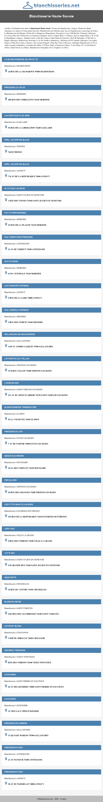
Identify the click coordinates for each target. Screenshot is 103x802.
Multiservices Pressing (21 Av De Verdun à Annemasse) (39, 40)
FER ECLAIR (10, 480)
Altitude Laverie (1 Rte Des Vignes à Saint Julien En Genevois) (46, 38)
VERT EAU (9, 529)
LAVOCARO (10, 675)
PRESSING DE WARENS (15, 723)
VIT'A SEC (9, 553)
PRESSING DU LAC (13, 432)
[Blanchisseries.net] (51, 5)
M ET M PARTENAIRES (15, 213)
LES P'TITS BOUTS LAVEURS (18, 505)
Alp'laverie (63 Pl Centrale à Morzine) (74, 40)
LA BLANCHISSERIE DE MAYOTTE (21, 59)
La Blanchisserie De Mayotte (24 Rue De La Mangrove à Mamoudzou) (29, 33)
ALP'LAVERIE (11, 261)
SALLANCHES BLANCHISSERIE (19, 334)
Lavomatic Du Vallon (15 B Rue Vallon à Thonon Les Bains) (48, 45)
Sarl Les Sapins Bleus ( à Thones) (60, 35)
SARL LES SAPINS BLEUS (16, 140)
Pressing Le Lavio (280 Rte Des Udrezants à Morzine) (76, 33)
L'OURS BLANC (11, 383)
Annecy (74, 28)
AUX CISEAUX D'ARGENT (16, 310)
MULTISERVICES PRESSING (18, 237)
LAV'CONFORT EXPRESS (16, 286)
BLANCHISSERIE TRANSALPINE (20, 407)
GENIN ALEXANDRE (14, 456)
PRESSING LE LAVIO (14, 88)
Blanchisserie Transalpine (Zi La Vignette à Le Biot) (49, 47)
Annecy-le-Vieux (21, 31)
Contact (63, 798)
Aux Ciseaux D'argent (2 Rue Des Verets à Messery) (52, 43)
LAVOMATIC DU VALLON (16, 359)
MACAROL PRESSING (14, 650)
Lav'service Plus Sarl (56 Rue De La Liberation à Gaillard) (25, 35)
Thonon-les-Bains (84, 28)
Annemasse (8, 31)
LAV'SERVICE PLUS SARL (17, 116)
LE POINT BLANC (12, 626)
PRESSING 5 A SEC (13, 748)
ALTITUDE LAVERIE (14, 189)
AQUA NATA (10, 577)
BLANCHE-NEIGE (12, 602)
